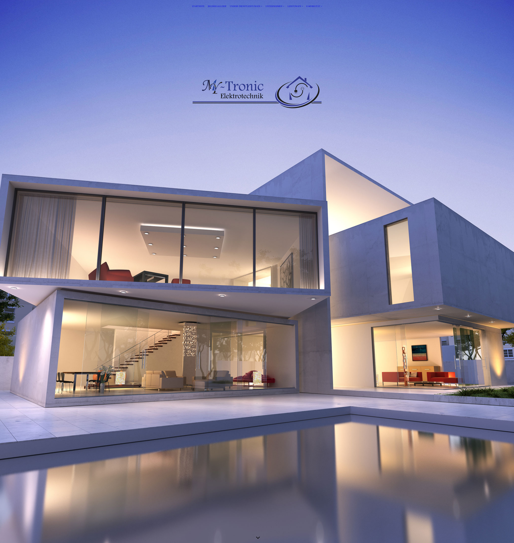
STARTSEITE (198, 6)
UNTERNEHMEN (274, 6)
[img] (257, 271)
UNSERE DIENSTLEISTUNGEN (245, 6)
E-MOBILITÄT (313, 6)
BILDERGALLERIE (217, 6)
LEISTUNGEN (294, 6)
